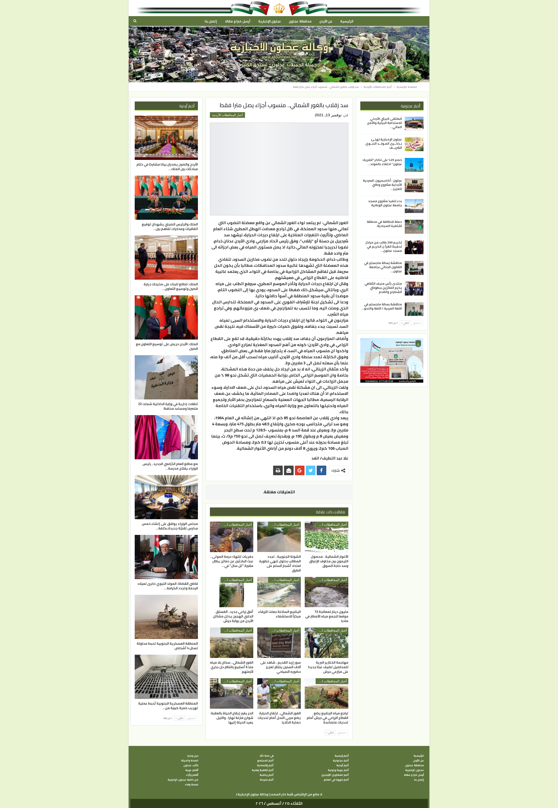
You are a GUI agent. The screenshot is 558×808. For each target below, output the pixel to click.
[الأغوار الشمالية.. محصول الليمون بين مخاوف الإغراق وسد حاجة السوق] (326, 537)
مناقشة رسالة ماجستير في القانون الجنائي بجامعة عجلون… (383, 267)
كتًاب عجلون (190, 765)
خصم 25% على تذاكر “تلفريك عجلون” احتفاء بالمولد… (382, 162)
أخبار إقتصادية (265, 765)
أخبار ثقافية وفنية (263, 770)
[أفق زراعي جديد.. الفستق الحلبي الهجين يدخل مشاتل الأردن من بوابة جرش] (231, 592)
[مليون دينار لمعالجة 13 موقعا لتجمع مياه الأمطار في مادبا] (326, 592)
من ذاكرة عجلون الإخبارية (183, 780)
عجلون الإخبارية (269, 21)
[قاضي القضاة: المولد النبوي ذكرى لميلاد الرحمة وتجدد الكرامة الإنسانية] (166, 557)
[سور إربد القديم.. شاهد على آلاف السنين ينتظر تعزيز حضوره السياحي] (279, 642)
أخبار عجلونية (341, 760)
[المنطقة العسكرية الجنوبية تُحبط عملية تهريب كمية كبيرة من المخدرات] (166, 677)
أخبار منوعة (267, 780)
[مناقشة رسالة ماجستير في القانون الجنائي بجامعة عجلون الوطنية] (414, 268)
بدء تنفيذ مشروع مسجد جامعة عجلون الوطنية (385, 203)
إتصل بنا (211, 21)
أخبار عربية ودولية (338, 770)
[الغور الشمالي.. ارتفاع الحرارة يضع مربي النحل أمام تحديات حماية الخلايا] (279, 693)
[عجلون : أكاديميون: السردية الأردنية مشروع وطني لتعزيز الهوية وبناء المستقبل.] (414, 186)
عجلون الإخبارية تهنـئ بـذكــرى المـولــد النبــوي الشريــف (383, 143)
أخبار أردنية (342, 765)
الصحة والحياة (189, 760)
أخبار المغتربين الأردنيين (335, 775)
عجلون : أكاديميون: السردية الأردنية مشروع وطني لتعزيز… (382, 185)
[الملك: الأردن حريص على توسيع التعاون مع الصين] (166, 317)
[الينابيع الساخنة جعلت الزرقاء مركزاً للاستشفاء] (279, 592)
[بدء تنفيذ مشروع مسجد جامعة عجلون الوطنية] (414, 206)
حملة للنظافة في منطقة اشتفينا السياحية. (384, 224)
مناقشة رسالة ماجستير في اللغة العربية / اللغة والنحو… (381, 306)
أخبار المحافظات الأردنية (227, 115)
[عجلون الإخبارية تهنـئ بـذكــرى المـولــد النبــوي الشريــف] (414, 144)
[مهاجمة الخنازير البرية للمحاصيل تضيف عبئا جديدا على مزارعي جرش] (326, 642)
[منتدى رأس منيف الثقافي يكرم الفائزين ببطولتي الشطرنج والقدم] (414, 289)
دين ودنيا (192, 756)
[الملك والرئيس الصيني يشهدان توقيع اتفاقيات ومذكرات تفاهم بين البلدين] (166, 198)
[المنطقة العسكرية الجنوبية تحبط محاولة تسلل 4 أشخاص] (166, 617)
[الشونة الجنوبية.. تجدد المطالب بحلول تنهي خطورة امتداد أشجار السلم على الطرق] (279, 537)
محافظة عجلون (300, 21)
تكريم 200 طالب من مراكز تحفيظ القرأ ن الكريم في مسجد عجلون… (384, 246)
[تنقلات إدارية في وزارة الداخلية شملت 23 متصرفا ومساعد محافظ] (166, 377)
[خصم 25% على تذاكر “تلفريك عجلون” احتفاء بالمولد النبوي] (414, 165)
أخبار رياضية (267, 775)
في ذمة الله (267, 756)
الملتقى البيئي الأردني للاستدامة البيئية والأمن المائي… (384, 123)
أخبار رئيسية (342, 756)
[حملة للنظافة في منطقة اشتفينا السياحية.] (414, 227)
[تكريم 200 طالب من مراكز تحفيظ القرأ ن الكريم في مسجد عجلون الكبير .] (414, 247)
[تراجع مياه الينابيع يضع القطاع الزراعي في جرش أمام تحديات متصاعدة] (326, 693)
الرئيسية (346, 21)
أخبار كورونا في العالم (336, 780)
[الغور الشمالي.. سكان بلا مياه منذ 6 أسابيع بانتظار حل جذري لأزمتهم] (231, 642)
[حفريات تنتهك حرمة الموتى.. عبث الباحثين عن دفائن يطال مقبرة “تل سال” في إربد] (231, 537)
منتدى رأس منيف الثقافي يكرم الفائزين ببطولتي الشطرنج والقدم (383, 288)
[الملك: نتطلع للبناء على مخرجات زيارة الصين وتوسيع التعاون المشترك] (166, 257)
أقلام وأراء (192, 775)
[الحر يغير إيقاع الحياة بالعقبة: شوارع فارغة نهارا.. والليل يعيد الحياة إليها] (231, 693)
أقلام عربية (191, 770)
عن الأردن (325, 21)
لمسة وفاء (191, 784)
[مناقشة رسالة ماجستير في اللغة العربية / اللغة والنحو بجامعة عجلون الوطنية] (414, 309)
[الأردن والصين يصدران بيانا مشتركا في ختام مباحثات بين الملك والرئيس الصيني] (166, 138)
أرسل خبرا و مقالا (237, 21)
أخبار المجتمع (265, 760)
